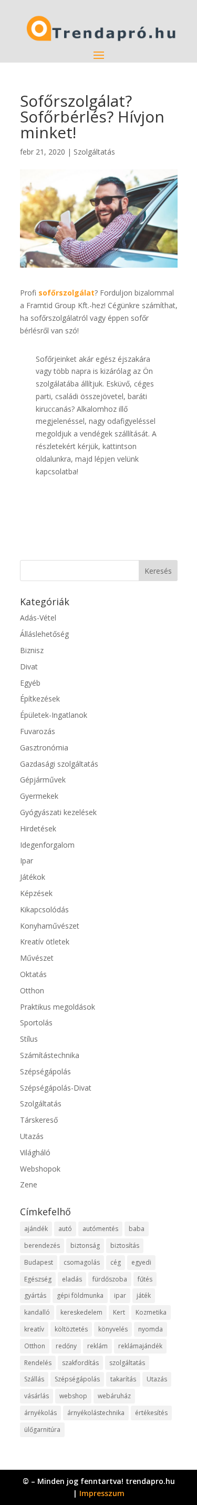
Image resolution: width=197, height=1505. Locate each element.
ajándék (36, 1228)
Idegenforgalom (47, 845)
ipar (120, 1295)
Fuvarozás (37, 731)
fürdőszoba (109, 1279)
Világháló (35, 1152)
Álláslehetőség (44, 634)
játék (144, 1295)
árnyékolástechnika (96, 1412)
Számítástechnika (49, 1055)
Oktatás (33, 974)
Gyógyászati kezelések (58, 812)
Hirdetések (38, 828)
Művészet (37, 958)
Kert (119, 1312)
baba (136, 1228)
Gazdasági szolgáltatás (59, 764)
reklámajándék (140, 1345)
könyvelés (113, 1329)
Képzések (36, 893)
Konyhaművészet (49, 926)
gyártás (35, 1295)
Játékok (32, 877)
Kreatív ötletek (44, 942)
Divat (29, 667)
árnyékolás (40, 1412)
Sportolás (36, 1023)
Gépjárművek (43, 780)
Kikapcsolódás (44, 909)
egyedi (141, 1262)
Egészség (37, 1279)
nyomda (150, 1329)
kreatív (34, 1329)
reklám (97, 1345)
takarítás (123, 1379)
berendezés (42, 1245)
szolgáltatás (127, 1362)
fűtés (145, 1279)
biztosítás (124, 1245)
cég (115, 1262)
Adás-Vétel (38, 618)
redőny (66, 1345)
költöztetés (71, 1329)
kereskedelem (81, 1312)
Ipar (26, 861)
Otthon (32, 990)
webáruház (114, 1395)
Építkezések (40, 699)
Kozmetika (151, 1312)
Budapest (38, 1262)
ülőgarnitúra (42, 1429)
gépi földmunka (80, 1295)
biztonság (85, 1245)
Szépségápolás (45, 1071)
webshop (73, 1395)
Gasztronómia (44, 748)
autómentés (100, 1228)
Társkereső (39, 1120)
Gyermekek (39, 796)
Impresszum (102, 1493)
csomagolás (82, 1262)
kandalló (37, 1312)
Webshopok (40, 1169)
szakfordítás (80, 1362)
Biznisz (32, 650)
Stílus (29, 1039)
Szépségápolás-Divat (55, 1088)
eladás (72, 1279)
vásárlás (36, 1395)
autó (65, 1228)
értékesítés (151, 1412)
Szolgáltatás (94, 152)
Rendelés (37, 1362)
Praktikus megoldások (57, 1007)
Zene (28, 1184)
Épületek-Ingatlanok (53, 715)
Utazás (32, 1136)
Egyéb (30, 683)
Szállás (34, 1379)
